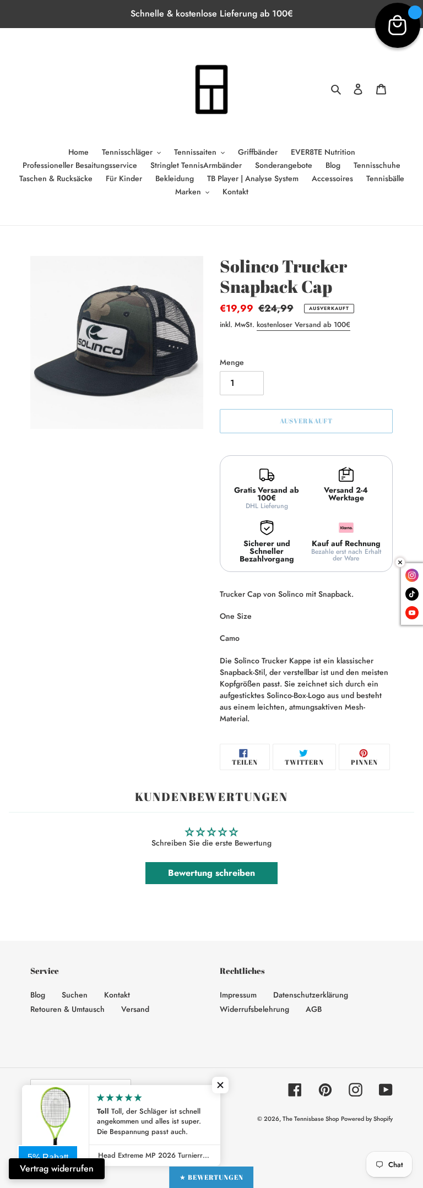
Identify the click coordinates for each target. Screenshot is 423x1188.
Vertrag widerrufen (57, 1168)
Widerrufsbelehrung (254, 1009)
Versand (135, 1009)
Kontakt (117, 994)
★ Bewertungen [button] (211, 1177)
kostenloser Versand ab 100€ (303, 324)
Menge (232, 362)
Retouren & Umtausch (67, 1009)
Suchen (75, 994)
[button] (220, 1085)
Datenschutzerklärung (310, 994)
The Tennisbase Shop (311, 1118)
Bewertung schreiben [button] (211, 873)
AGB (314, 1009)
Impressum (238, 994)
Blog (37, 994)
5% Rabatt (48, 1157)
